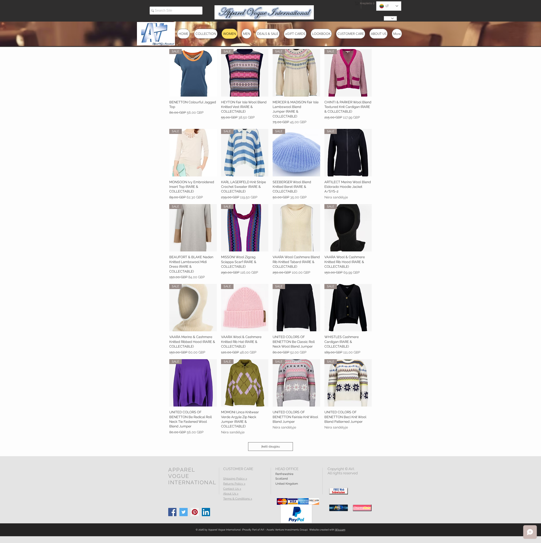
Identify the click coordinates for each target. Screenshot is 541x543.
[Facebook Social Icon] (172, 512)
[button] (362, 3)
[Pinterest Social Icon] (195, 512)
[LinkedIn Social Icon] (206, 512)
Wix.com (340, 529)
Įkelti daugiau (270, 446)
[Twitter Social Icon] (183, 512)
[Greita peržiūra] (296, 228)
